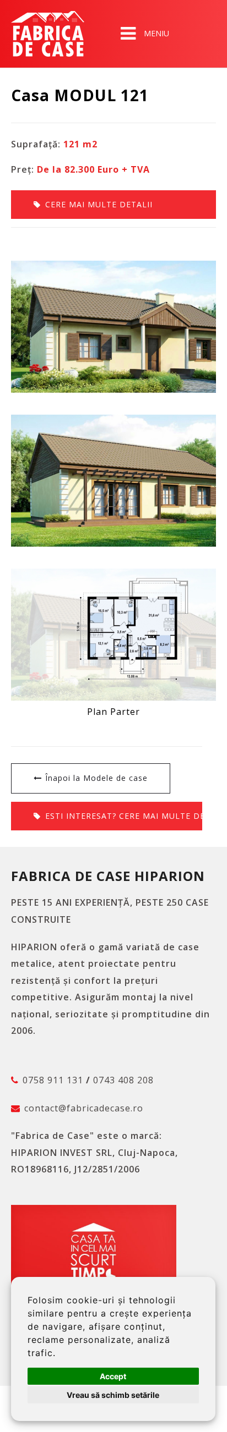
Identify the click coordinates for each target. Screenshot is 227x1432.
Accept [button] (113, 1376)
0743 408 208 (123, 1080)
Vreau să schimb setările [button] (113, 1395)
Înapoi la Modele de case (96, 778)
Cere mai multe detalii (99, 204)
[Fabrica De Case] (47, 34)
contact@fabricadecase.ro (83, 1108)
